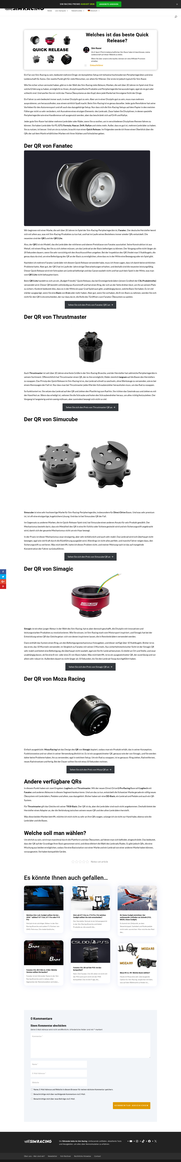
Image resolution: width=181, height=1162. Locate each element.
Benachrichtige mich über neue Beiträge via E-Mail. (54, 1099)
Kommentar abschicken (132, 1105)
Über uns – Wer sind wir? (34, 1156)
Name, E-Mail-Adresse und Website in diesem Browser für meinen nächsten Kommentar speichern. (73, 1089)
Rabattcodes (77, 11)
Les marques (60, 11)
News (49, 11)
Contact (97, 1156)
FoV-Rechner (65, 1156)
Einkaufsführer (96, 65)
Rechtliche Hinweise (82, 1156)
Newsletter (52, 1156)
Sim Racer (96, 48)
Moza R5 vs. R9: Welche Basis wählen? (135, 973)
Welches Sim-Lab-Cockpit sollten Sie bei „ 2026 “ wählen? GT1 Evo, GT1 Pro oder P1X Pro (43, 917)
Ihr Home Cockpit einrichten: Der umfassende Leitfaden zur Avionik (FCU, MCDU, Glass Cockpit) (135, 917)
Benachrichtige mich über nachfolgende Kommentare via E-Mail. (59, 1094)
